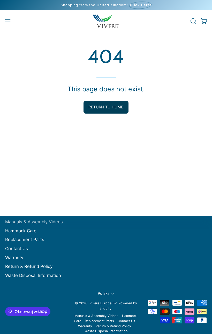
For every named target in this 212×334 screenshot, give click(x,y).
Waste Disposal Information (33, 275)
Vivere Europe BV (103, 303)
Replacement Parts (24, 239)
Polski (103, 293)
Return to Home (105, 107)
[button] (192, 21)
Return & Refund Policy (28, 266)
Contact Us (16, 248)
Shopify (105, 308)
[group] (106, 5)
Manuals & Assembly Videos (34, 221)
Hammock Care (20, 230)
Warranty (14, 257)
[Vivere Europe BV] (106, 21)
